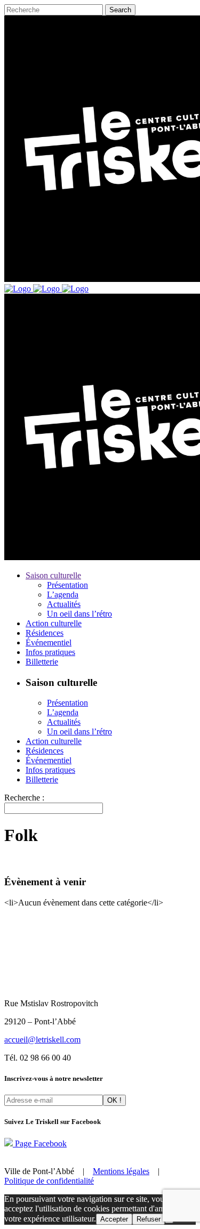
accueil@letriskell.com (42, 1039)
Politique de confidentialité (49, 1180)
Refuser (149, 1219)
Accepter (114, 1219)
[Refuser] (169, 1221)
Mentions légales (121, 1171)
